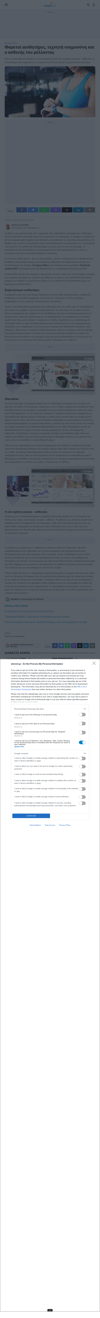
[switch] (82, 714)
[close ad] (50, 1310)
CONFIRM (31, 816)
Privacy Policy (64, 825)
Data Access (50, 825)
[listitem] (50, 708)
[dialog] (50, 988)
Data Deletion (35, 825)
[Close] (94, 664)
